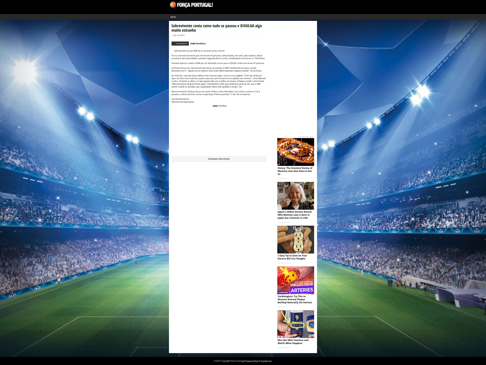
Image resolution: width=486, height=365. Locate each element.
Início (173, 17)
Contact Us (266, 361)
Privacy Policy (252, 361)
